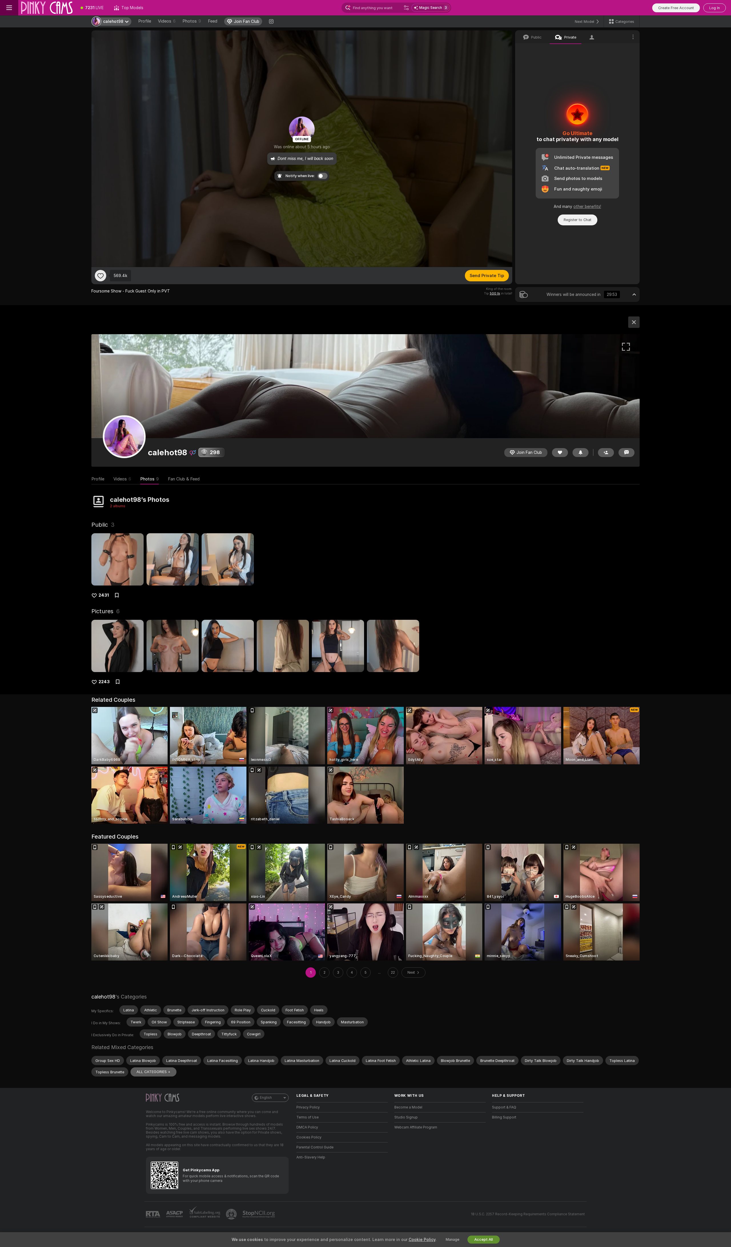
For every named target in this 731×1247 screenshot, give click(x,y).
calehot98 (103, 997)
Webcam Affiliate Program (415, 1127)
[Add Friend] (606, 452)
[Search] (406, 8)
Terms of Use (307, 1117)
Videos (167, 21)
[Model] (634, 322)
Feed (212, 21)
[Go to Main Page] (46, 7)
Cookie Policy (422, 1239)
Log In (714, 8)
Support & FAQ (504, 1107)
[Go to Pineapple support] (232, 1214)
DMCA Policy (307, 1127)
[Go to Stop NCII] (259, 1214)
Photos (191, 21)
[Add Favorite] (100, 275)
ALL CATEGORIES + (153, 1072)
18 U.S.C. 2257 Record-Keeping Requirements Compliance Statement (528, 1214)
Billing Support (504, 1117)
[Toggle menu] (9, 7)
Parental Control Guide (315, 1147)
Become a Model (408, 1107)
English (266, 1098)
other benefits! (587, 206)
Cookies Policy (309, 1137)
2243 (104, 681)
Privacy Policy (308, 1107)
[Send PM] (626, 452)
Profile (144, 21)
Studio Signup (406, 1117)
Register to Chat (577, 220)
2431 (104, 595)
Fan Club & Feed (184, 479)
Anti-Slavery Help (310, 1157)
